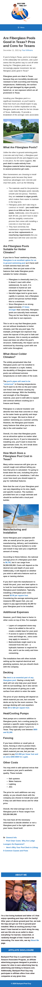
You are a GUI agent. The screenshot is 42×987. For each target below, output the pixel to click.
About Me (35, 940)
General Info (11, 838)
